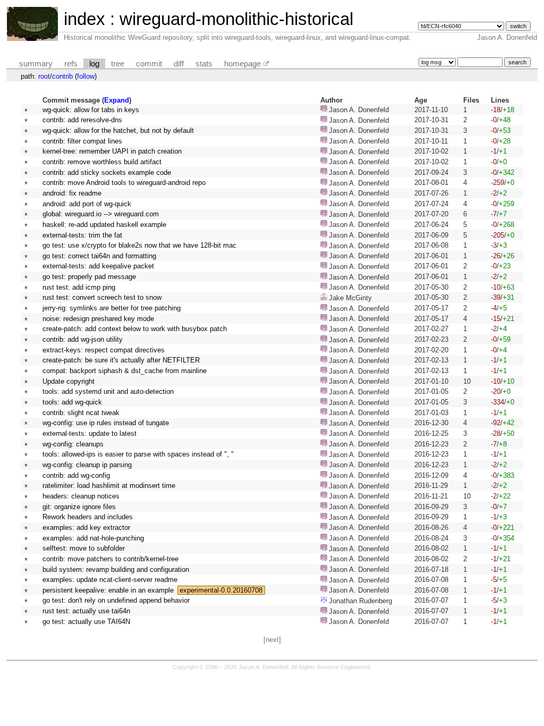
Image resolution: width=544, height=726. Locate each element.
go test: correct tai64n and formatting (99, 256)
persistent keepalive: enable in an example (108, 590)
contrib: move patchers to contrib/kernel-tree (110, 559)
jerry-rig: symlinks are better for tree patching (111, 308)
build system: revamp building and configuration (115, 569)
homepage (242, 64)
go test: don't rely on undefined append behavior (116, 600)
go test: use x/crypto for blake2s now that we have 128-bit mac (139, 245)
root (44, 76)
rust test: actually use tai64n (86, 611)
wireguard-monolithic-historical (236, 19)
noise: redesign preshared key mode (98, 319)
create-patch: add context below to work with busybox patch (134, 329)
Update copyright (68, 381)
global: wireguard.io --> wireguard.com (100, 214)
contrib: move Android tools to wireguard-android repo (124, 183)
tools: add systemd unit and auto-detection (108, 391)
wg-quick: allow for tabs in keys (90, 110)
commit (149, 64)
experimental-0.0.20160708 (221, 590)
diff (179, 64)
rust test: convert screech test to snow (102, 297)
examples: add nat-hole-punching (93, 538)
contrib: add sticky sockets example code (106, 172)
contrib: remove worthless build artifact (102, 162)
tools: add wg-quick (72, 402)
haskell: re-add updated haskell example (104, 225)
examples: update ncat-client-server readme (109, 580)
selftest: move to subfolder (83, 548)
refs (71, 64)
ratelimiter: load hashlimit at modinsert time (108, 485)
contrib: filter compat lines (82, 141)
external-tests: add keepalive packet (98, 266)
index (84, 19)
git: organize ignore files (79, 507)
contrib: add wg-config (76, 475)
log (94, 64)
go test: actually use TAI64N (86, 622)
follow (86, 76)
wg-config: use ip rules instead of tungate (105, 423)
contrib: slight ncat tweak (81, 413)
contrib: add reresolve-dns (82, 120)
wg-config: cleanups (73, 444)
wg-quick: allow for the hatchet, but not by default (118, 130)
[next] (272, 640)
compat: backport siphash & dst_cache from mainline (124, 371)
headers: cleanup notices (81, 496)
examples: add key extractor (86, 527)
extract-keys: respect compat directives (103, 350)
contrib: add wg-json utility (82, 339)
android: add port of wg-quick (86, 204)
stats (204, 64)
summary (36, 64)
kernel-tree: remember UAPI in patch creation (112, 151)
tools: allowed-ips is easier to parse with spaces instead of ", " (138, 454)
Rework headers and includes (87, 517)
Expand (116, 100)
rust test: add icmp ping (78, 287)
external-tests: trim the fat (82, 235)
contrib (62, 76)
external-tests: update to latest (89, 433)
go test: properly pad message (89, 277)
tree (117, 64)
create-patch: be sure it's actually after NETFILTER (121, 360)
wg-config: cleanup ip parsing (87, 465)
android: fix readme (71, 193)
